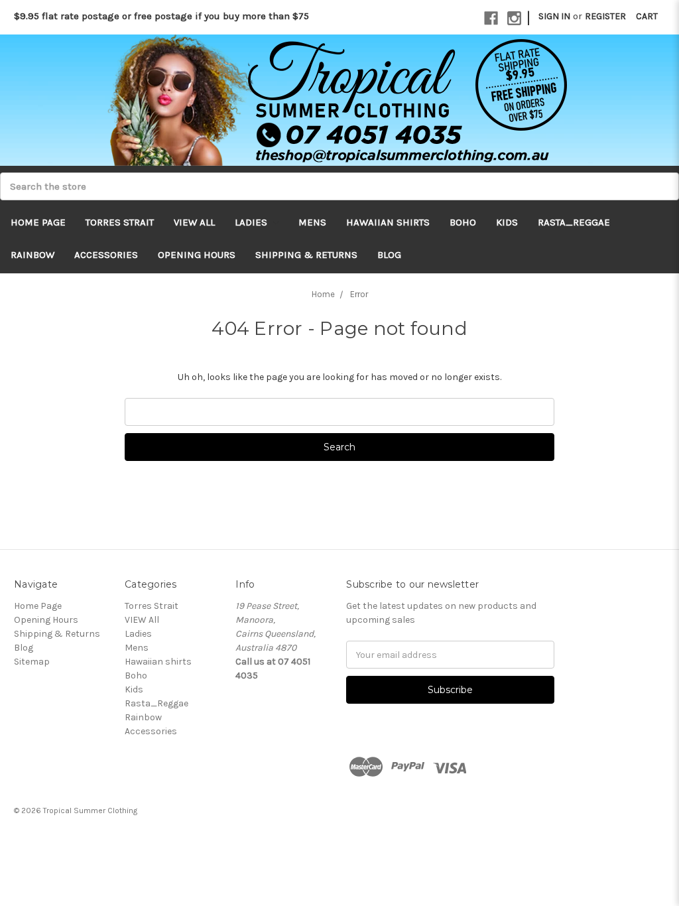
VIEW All (194, 222)
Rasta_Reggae (574, 222)
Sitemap (32, 661)
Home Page (38, 222)
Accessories (106, 255)
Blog (389, 255)
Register (605, 16)
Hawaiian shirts (388, 222)
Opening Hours (196, 255)
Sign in (554, 16)
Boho (463, 222)
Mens (312, 222)
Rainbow (32, 255)
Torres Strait (120, 222)
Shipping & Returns (306, 255)
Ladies (252, 222)
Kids (507, 222)
